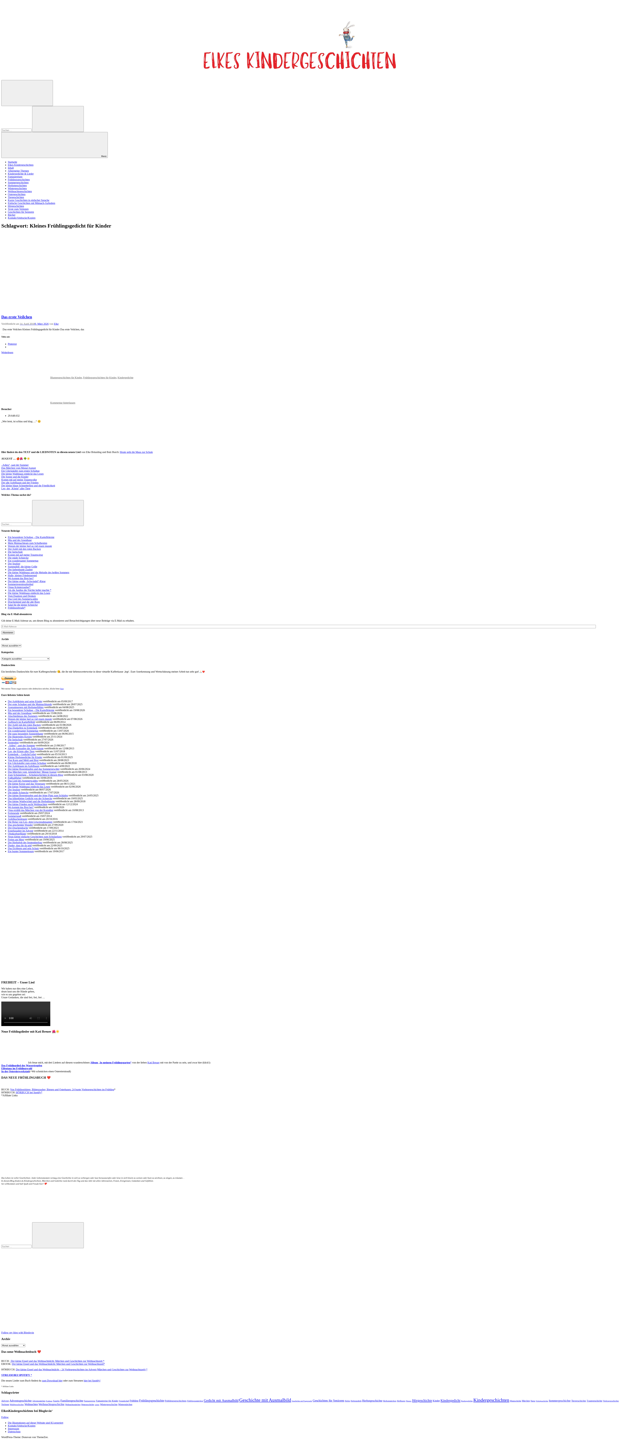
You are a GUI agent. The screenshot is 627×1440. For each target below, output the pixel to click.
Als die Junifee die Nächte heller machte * (29, 590)
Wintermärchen (125, 1404)
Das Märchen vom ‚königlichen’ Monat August (32, 772)
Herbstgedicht (356, 1401)
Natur (533, 1401)
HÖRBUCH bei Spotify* (29, 1092)
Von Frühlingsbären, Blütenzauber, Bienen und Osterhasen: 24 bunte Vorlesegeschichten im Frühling (62, 1089)
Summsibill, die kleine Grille (22, 566)
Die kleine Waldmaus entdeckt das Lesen (22, 473)
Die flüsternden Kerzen (20, 736)
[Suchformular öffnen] (27, 93)
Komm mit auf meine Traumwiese (25, 554)
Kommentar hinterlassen (62, 402)
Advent (5, 1400)
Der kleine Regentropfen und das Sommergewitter (34, 769)
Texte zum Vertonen (18, 209)
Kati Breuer (153, 1062)
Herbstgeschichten (17, 185)
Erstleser (49, 1401)
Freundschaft (124, 1401)
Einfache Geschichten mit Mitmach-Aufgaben (31, 203)
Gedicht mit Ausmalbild (221, 1400)
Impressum (13, 1428)
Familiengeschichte (71, 1400)
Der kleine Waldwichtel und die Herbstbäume (31, 801)
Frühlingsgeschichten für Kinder (99, 377)
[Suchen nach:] (16, 130)
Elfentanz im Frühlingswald (16, 1068)
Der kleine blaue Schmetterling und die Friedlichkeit (28, 485)
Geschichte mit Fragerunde (302, 1401)
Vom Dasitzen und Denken (22, 596)
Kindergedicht (450, 1400)
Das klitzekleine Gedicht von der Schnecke (30, 798)
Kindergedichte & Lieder (21, 173)
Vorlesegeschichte (611, 1401)
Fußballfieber (15, 777)
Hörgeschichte (422, 1400)
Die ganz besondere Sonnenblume (25, 733)
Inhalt (11, 167)
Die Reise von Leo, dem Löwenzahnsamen (30, 822)
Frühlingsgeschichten (19, 179)
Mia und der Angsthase (20, 540)
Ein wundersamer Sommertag (23, 560)
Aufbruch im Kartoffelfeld (21, 722)
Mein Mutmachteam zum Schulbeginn (27, 543)
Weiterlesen (7, 352)
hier (62, 688)
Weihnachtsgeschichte (51, 1404)
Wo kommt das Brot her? (21, 578)
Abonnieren (8, 632)
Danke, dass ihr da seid (20, 845)
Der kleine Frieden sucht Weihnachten (27, 804)
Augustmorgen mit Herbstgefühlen (26, 707)
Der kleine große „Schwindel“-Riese (27, 581)
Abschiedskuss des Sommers (23, 716)
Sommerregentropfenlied (20, 584)
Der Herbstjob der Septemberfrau (25, 842)
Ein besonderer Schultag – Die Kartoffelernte (31, 537)
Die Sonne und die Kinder (14, 476)
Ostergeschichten (16, 194)
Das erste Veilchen (16, 317)
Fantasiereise (89, 1401)
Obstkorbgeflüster (17, 833)
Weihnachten (31, 1404)
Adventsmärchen (38, 1401)
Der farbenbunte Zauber (20, 569)
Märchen (526, 1401)
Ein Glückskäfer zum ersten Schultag (20, 470)
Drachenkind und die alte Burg (24, 602)
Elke (56, 323)
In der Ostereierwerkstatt (15, 1071)
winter (97, 1405)
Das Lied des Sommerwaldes (23, 599)
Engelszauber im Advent (20, 830)
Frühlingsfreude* (16, 607)
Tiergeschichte (578, 1400)
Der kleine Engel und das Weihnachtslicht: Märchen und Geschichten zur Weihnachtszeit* (58, 1364)
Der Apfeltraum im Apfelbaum (23, 766)
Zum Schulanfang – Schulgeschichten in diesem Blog (35, 774)
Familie (56, 1401)
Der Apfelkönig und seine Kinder (25, 701)
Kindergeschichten (491, 1400)
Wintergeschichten (17, 188)
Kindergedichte (125, 377)
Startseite (12, 162)
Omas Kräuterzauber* (19, 587)
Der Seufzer (14, 563)
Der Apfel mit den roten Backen (24, 549)
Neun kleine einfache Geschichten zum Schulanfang (35, 836)
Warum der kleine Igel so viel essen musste (30, 546)
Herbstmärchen (389, 1401)
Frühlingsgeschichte (151, 1400)
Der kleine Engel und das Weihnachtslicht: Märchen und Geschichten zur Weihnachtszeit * (57, 1361)
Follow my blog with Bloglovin (17, 1332)
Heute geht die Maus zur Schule (136, 452)
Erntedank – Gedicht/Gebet (22, 754)
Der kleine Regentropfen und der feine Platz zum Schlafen (38, 795)
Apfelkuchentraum (17, 819)
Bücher (11, 215)
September (13, 742)
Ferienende (13, 813)
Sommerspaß (14, 816)
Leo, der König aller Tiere (21, 751)
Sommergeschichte (560, 1400)
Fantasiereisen (15, 176)
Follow (5, 1417)
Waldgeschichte (17, 1404)
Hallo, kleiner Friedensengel (22, 575)
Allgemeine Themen (18, 170)
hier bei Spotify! (92, 1380)
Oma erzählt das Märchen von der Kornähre (30, 810)
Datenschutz (14, 1431)
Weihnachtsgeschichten (20, 191)
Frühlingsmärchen (195, 1401)
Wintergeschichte (109, 1404)
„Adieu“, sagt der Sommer (15, 465)
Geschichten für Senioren (21, 212)
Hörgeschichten (16, 206)
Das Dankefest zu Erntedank (22, 727)
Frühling (134, 1400)
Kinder (436, 1400)
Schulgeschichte (542, 1401)
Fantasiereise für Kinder (107, 1401)
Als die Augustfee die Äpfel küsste (26, 748)
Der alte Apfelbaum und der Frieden (20, 482)
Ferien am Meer (16, 839)
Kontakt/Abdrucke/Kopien (21, 217)
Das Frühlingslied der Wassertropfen (21, 1065)
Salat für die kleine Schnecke (23, 604)
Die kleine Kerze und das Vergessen (26, 783)
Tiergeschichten (16, 197)
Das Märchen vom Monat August (18, 468)
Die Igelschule (15, 552)
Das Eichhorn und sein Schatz (23, 848)
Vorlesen (5, 1404)
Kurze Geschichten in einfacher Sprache (28, 200)
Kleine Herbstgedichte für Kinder (25, 757)
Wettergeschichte (87, 1405)
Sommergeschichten (18, 182)
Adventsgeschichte (20, 1400)
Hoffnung (401, 1401)
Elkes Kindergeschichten (20, 165)
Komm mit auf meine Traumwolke (19, 479)
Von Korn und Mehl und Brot (23, 760)
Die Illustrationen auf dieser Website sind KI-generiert (35, 1422)
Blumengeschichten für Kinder (66, 377)
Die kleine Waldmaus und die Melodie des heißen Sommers (38, 572)
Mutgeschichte (515, 1401)
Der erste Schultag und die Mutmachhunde (30, 704)
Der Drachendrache (18, 827)
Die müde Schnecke (18, 557)
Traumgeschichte (594, 1401)
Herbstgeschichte (372, 1400)
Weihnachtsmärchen (72, 1404)
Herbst (347, 1401)
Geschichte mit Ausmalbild (265, 1400)
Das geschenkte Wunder (20, 824)
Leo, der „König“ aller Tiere (15, 488)
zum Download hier (52, 1380)
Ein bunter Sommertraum (21, 851)
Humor (408, 1401)
